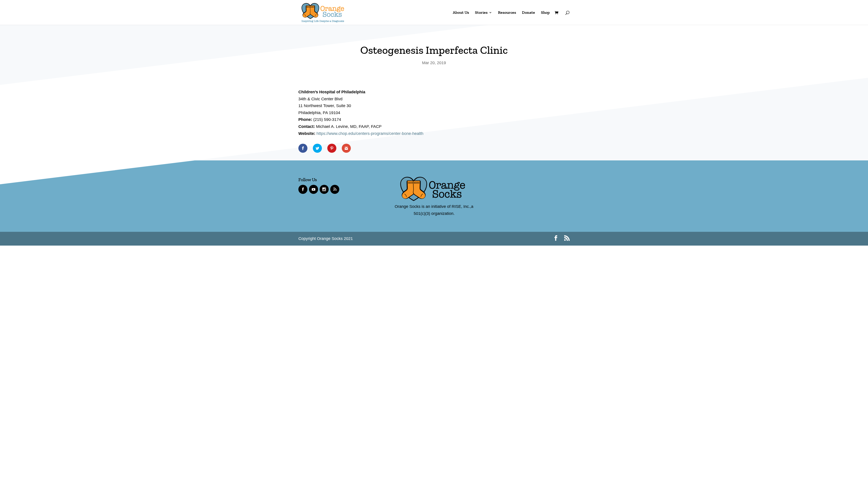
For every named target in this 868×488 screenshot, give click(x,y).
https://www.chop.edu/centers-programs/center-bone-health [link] (369, 133)
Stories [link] (481, 13)
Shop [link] (545, 13)
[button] (556, 238)
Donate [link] (528, 13)
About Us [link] (461, 13)
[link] (322, 11)
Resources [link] (507, 13)
